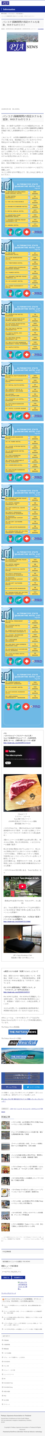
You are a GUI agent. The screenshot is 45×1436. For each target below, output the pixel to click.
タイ (15, 1108)
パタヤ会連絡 (7, 1353)
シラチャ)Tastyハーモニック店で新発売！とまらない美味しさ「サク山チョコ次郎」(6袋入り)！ (23, 1324)
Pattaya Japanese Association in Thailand (23, 1427)
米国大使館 (7, 1391)
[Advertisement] (22, 81)
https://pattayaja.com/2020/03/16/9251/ (17, 992)
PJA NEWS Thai (8, 1383)
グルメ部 (6, 1366)
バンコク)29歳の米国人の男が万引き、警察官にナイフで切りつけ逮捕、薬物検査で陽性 (23, 1318)
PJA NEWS (41, 29)
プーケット (7, 1404)
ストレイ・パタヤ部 (9, 1370)
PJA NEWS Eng (8, 1387)
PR (4, 1379)
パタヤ (12, 1108)
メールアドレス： (7, 1268)
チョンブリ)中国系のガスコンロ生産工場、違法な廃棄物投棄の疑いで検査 (23, 1306)
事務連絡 (6, 1349)
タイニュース (26, 1108)
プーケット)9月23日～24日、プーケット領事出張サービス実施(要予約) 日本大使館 (23, 1312)
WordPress (13, 1431)
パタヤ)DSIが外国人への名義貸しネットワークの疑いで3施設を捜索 (23, 1329)
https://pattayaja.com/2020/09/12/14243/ (17, 743)
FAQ (5, 1396)
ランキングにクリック (8, 1293)
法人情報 (6, 1400)
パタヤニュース (35, 1108)
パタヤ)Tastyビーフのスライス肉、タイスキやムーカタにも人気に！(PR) (33, 1239)
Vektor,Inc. (32, 1431)
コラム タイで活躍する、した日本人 (14, 1357)
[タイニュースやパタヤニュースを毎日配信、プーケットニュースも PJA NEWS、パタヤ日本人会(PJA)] (5, 3)
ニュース (19, 1108)
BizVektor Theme (23, 1431)
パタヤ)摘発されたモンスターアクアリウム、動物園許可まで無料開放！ (11, 1239)
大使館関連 (7, 1344)
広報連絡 (6, 1340)
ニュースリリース (9, 1374)
